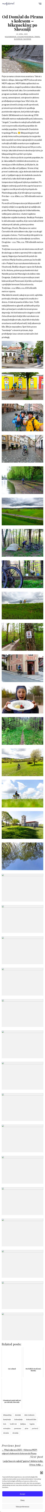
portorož (35, 1428)
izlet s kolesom (29, 1415)
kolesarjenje (18, 1419)
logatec (32, 1424)
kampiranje (7, 1419)
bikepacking (7, 1415)
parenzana (17, 1428)
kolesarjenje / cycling (14, 36)
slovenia (6, 1433)
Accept (22, 1494)
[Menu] (40, 4)
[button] (41, 1472)
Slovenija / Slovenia (22, 39)
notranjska (6, 1428)
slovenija (15, 1433)
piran (26, 1428)
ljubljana (23, 1424)
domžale (18, 1415)
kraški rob (13, 1424)
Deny (22, 1500)
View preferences (22, 1507)
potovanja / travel (32, 36)
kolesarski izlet (31, 1419)
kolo (4, 1424)
